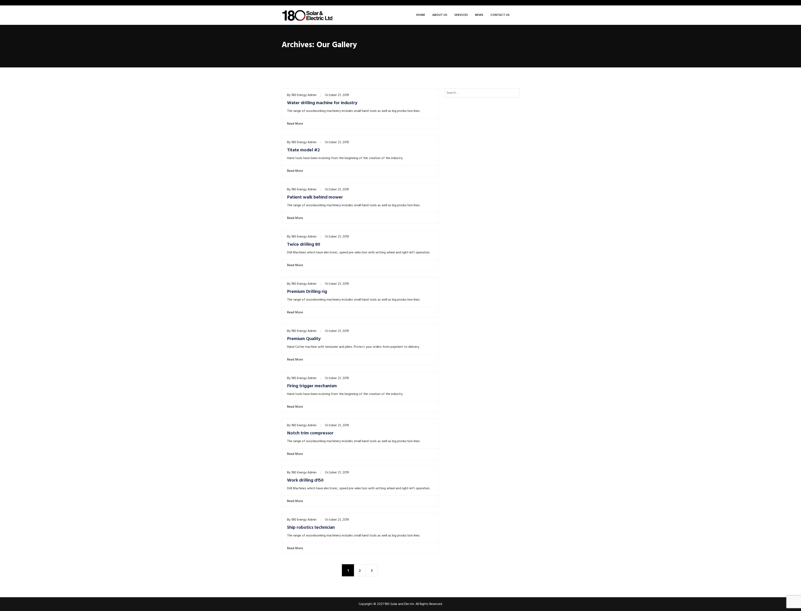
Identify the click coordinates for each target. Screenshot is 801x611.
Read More (295, 124)
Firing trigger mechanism (312, 386)
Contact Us (500, 15)
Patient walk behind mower (315, 197)
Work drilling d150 (305, 480)
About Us (439, 15)
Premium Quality (304, 339)
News (479, 15)
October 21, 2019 (337, 95)
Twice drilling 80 (303, 245)
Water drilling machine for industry (322, 103)
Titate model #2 (303, 150)
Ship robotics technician (311, 528)
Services (461, 15)
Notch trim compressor (310, 433)
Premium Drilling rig (307, 292)
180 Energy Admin (303, 95)
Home (420, 15)
